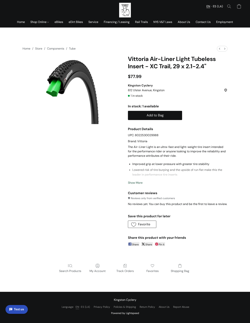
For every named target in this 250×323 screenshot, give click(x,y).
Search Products (70, 271)
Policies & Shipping (125, 307)
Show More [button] (135, 183)
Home (21, 22)
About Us (184, 22)
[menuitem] (219, 48)
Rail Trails (141, 22)
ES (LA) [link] (85, 307)
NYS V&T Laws (162, 22)
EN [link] (77, 307)
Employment (224, 22)
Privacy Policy (102, 307)
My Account (97, 271)
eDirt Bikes (76, 22)
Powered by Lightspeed (125, 313)
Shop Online (38, 22)
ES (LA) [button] (218, 6)
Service (93, 22)
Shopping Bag (180, 271)
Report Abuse (181, 307)
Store (38, 48)
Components (55, 48)
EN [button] (208, 6)
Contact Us (203, 22)
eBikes (59, 22)
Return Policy (147, 307)
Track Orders (125, 271)
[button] (125, 10)
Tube (72, 48)
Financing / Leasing (117, 22)
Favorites (152, 271)
